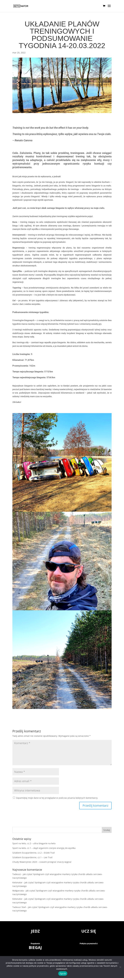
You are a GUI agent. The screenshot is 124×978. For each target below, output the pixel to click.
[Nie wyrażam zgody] (120, 967)
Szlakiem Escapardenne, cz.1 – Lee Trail (32, 857)
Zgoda (63, 973)
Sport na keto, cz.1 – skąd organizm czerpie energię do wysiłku (44, 848)
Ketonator (17, 882)
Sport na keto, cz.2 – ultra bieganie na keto (33, 843)
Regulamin (35, 944)
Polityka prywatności (89, 944)
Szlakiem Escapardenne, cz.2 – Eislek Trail (33, 852)
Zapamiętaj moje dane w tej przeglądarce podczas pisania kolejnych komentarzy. (57, 797)
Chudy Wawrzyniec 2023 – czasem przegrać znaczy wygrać (42, 861)
